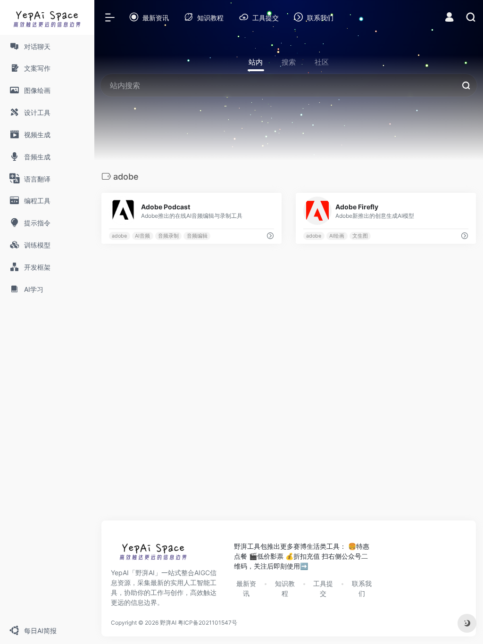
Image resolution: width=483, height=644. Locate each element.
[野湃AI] (153, 553)
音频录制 (168, 236)
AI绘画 (336, 236)
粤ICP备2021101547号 (207, 622)
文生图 (360, 236)
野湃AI (168, 622)
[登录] (449, 18)
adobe (119, 236)
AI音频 (142, 236)
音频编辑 (197, 236)
